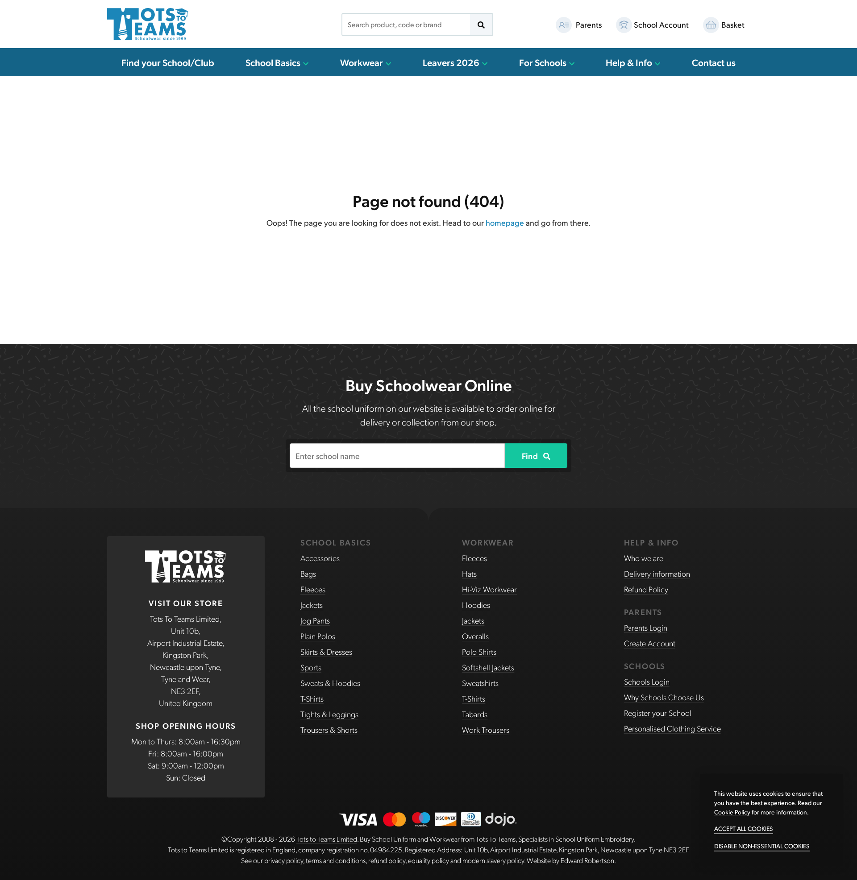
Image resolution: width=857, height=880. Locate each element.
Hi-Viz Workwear (489, 589)
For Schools (543, 62)
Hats (469, 573)
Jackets (311, 604)
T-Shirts (312, 698)
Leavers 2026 (452, 62)
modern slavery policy (493, 860)
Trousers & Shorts (329, 729)
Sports (310, 667)
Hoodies (476, 604)
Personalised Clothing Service (672, 728)
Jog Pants (315, 620)
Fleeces (312, 589)
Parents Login (645, 627)
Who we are (643, 558)
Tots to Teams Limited (326, 838)
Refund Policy (646, 589)
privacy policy (283, 860)
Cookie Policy (732, 812)
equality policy (428, 860)
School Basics (273, 62)
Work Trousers (485, 729)
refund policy (386, 860)
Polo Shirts (479, 651)
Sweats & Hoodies (330, 683)
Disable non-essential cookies (762, 846)
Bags (308, 573)
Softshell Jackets (488, 667)
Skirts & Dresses (326, 651)
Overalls (475, 636)
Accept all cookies (743, 828)
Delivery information (657, 573)
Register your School (657, 712)
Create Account (649, 643)
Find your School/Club (167, 62)
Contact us (714, 62)
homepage (505, 222)
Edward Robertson (587, 860)
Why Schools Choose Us (664, 697)
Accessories (320, 558)
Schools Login (647, 681)
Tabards (474, 714)
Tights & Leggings (329, 714)
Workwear (362, 62)
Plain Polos (317, 636)
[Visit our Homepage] (147, 24)
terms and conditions (336, 860)
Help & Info (630, 62)
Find (531, 455)
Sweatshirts (480, 683)
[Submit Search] (481, 24)
